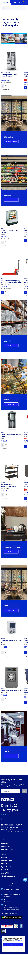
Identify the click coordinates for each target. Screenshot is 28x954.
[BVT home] (5, 3)
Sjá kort (3, 814)
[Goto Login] (18, 2)
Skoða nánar (18, 940)
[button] (25, 2)
